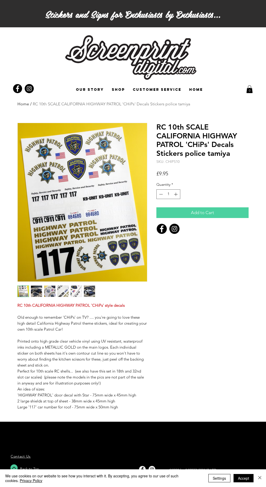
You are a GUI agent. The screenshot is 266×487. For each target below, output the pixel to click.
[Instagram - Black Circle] (29, 88)
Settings (219, 478)
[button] (249, 89)
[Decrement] (160, 194)
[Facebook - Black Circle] (17, 88)
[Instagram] (174, 229)
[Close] (260, 478)
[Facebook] (162, 229)
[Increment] (176, 194)
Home (23, 103)
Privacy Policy (31, 480)
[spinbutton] (168, 194)
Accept (243, 478)
